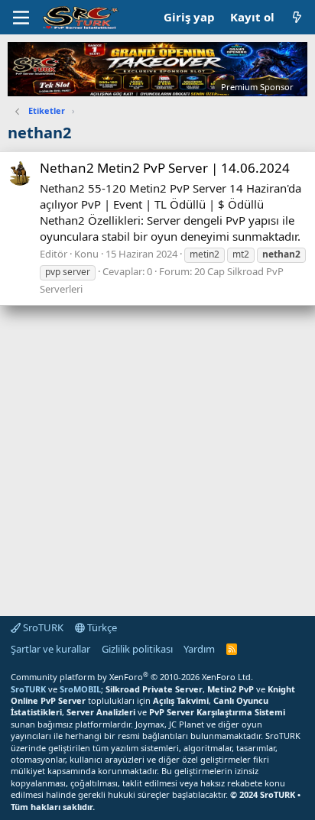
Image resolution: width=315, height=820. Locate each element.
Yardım (199, 649)
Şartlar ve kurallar (50, 649)
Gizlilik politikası (137, 649)
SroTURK (42, 627)
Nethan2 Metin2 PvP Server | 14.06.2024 (165, 168)
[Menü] (21, 17)
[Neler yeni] (297, 17)
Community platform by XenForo (132, 676)
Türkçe (101, 627)
